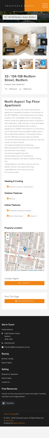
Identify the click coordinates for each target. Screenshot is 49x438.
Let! (41, 51)
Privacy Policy (9, 421)
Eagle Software (19, 423)
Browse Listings (7, 359)
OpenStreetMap (32, 270)
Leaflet (18, 270)
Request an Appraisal (10, 374)
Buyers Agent (7, 363)
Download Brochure (26, 301)
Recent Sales (7, 378)
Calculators (10, 403)
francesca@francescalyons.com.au (17, 347)
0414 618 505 (9, 343)
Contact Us (26, 283)
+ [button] (7, 235)
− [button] (7, 238)
